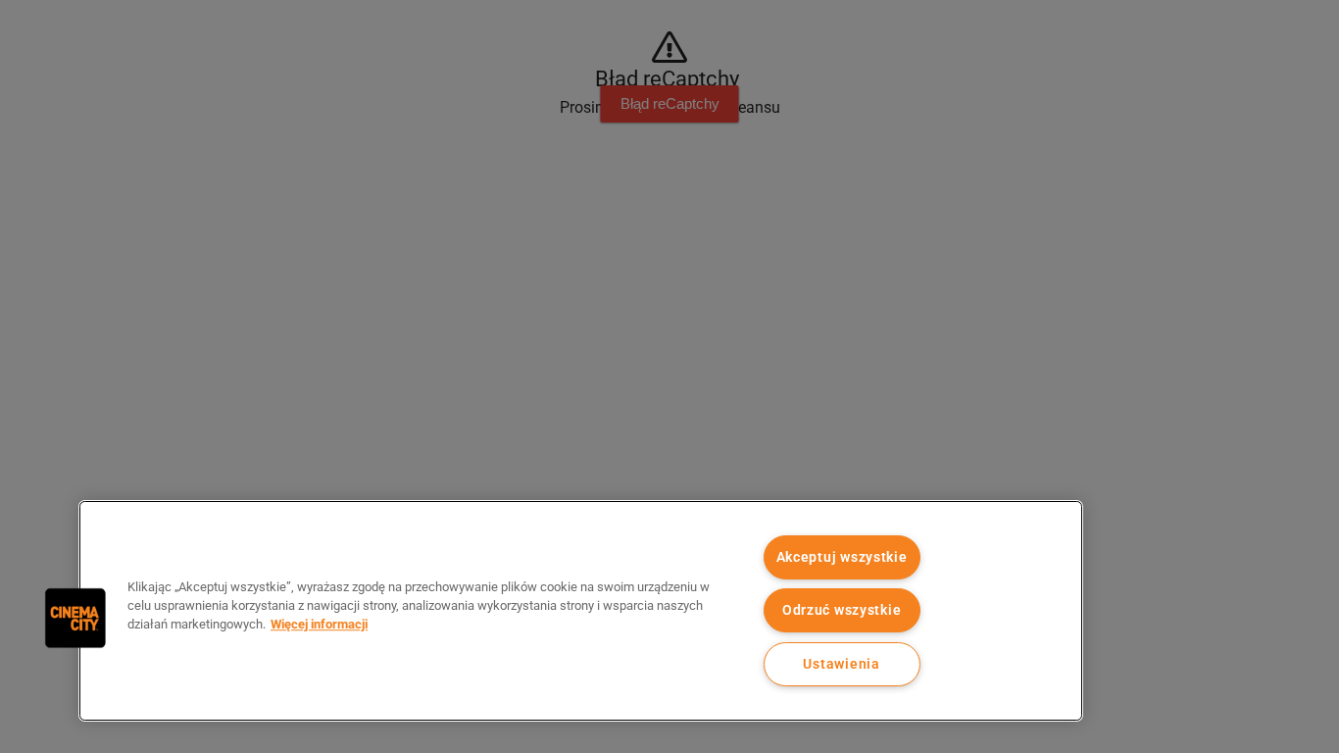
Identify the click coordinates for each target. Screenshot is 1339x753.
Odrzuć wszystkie (842, 610)
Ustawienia (841, 664)
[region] (580, 611)
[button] (75, 617)
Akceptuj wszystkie (842, 557)
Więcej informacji (319, 624)
